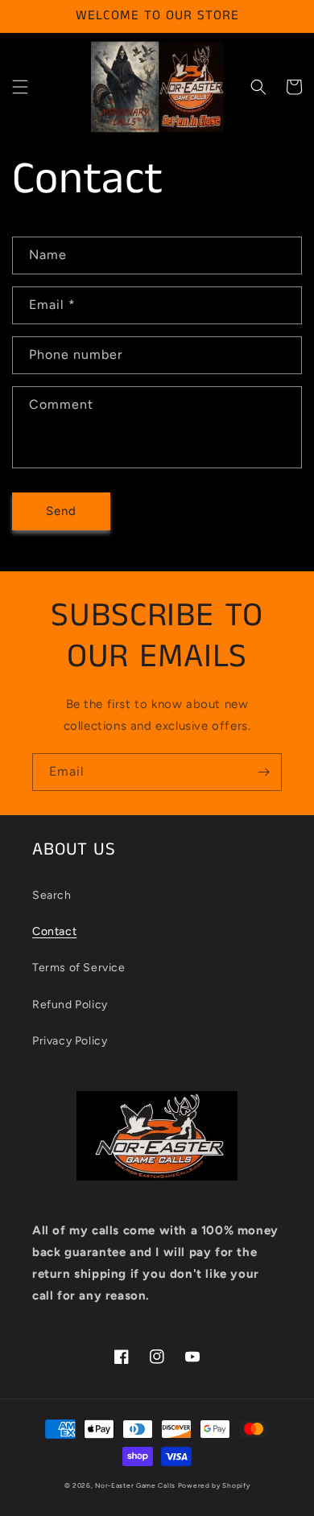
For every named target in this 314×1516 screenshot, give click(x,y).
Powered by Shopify (214, 1485)
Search (52, 895)
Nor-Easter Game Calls (135, 1485)
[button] (20, 87)
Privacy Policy (69, 1041)
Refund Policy (70, 1004)
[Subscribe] (263, 772)
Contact (54, 931)
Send (61, 511)
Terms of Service (79, 967)
